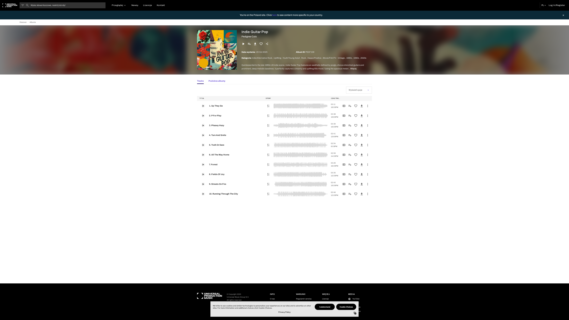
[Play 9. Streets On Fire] (203, 184)
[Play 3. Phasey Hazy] (203, 125)
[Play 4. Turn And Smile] (203, 135)
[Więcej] (367, 106)
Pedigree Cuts (249, 36)
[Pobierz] (255, 44)
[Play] (243, 44)
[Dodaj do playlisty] (249, 44)
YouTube (355, 299)
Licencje (325, 299)
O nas (272, 299)
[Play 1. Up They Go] (203, 105)
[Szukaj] (27, 5)
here (274, 15)
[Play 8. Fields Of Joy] (203, 174)
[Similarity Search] (344, 106)
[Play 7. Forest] (203, 164)
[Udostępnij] (267, 44)
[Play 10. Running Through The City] (203, 193)
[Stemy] (268, 106)
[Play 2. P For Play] (203, 115)
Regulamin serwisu (304, 299)
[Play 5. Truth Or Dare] (203, 145)
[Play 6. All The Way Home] (203, 154)
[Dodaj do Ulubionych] (261, 44)
